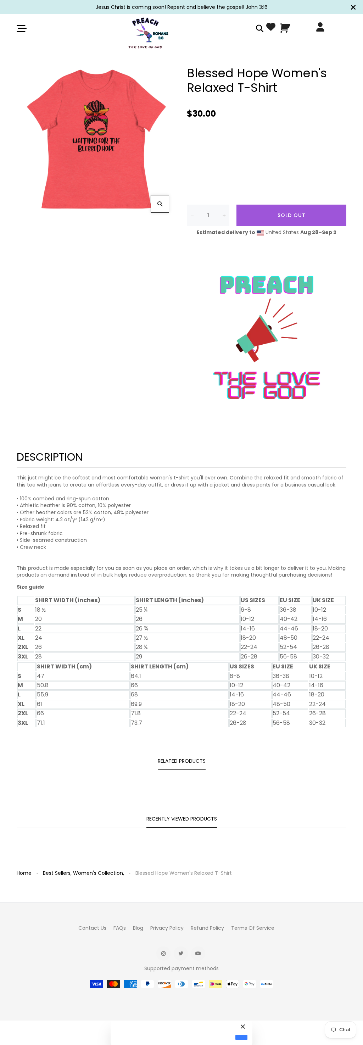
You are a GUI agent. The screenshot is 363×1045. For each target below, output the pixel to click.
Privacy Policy (167, 928)
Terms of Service (252, 928)
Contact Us (92, 928)
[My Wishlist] (271, 28)
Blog (138, 928)
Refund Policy (207, 928)
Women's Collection (98, 873)
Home (24, 873)
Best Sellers (57, 873)
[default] (241, 1037)
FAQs (119, 928)
